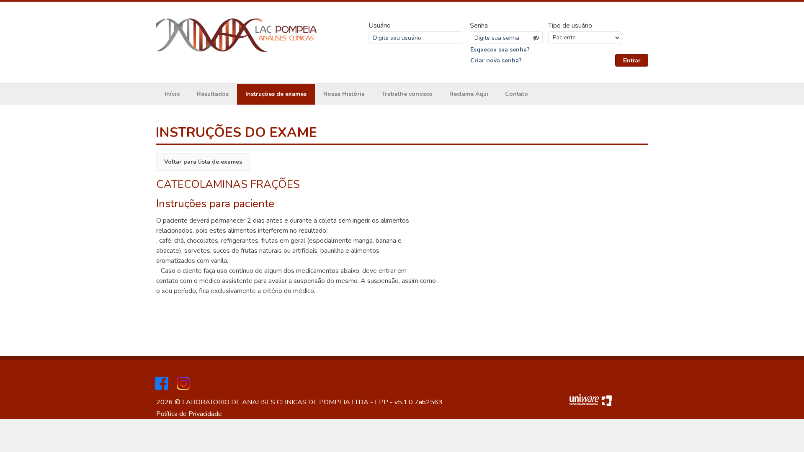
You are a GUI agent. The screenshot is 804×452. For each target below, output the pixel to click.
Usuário (379, 25)
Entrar (631, 60)
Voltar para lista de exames (203, 162)
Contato (516, 94)
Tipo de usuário (570, 25)
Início (172, 94)
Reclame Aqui (468, 94)
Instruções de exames (276, 94)
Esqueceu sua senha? (500, 50)
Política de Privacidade (189, 414)
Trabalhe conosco (407, 94)
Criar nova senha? (496, 60)
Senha (479, 25)
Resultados (213, 94)
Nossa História (344, 94)
